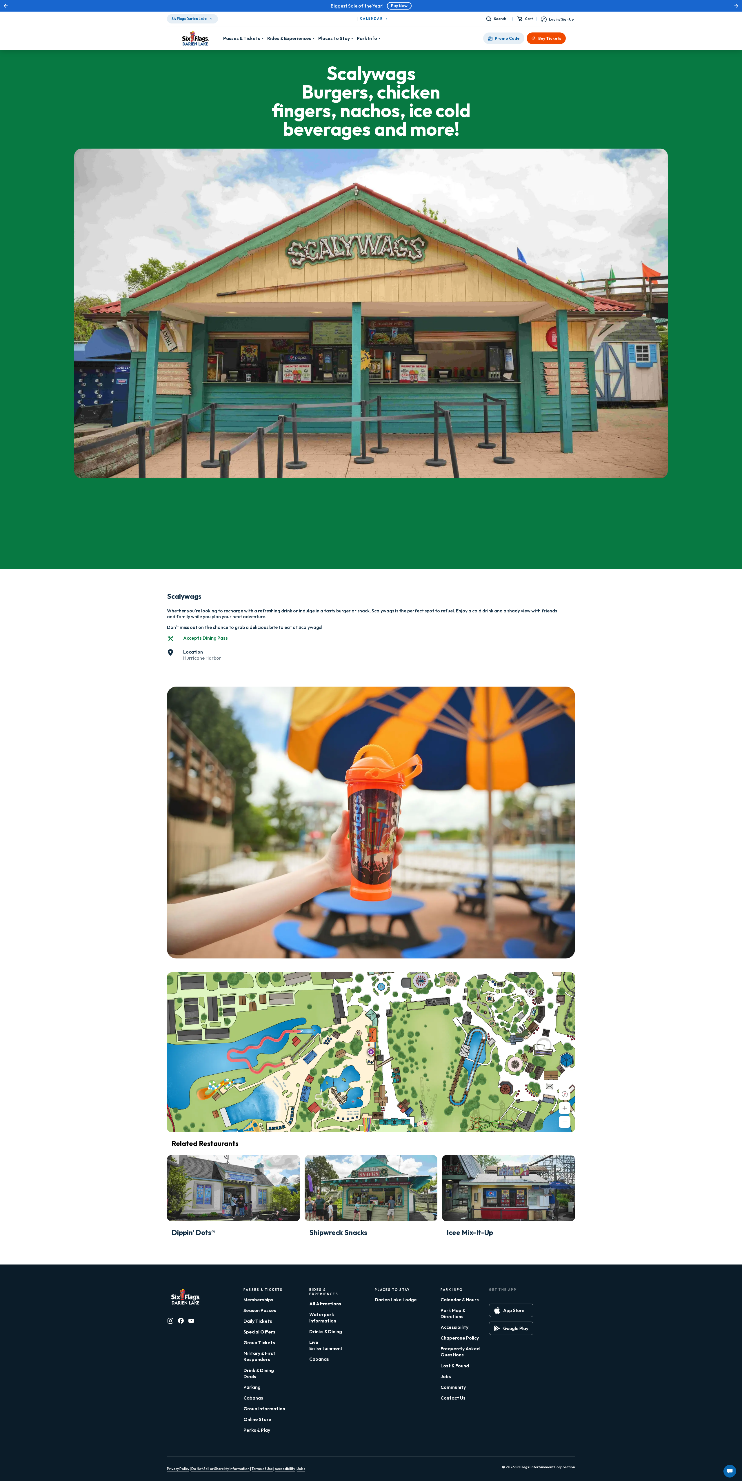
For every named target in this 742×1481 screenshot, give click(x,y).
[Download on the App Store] (511, 1310)
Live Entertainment (326, 1345)
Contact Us (453, 1398)
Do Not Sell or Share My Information (220, 1469)
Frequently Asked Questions (460, 1352)
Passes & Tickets (241, 38)
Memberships (258, 1299)
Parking (252, 1387)
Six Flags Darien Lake (189, 19)
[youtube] (191, 1320)
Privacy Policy (178, 1469)
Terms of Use (262, 1469)
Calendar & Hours (460, 1299)
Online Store (257, 1419)
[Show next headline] (736, 6)
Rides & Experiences (289, 38)
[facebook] (180, 1320)
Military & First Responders (259, 1356)
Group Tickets (259, 1342)
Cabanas (253, 1398)
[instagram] (170, 1320)
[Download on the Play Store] (511, 1328)
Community (453, 1387)
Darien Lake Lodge (396, 1299)
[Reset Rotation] (564, 1094)
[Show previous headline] (6, 6)
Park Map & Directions (453, 1313)
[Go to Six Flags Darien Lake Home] (195, 38)
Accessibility (454, 1327)
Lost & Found (455, 1366)
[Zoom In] (564, 1108)
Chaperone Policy (460, 1338)
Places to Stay (334, 38)
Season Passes (259, 1310)
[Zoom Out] (564, 1122)
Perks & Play (256, 1430)
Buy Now (399, 5)
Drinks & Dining (325, 1331)
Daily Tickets (257, 1321)
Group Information (264, 1408)
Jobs (446, 1376)
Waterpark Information (322, 1317)
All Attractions (325, 1304)
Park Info (367, 38)
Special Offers (259, 1332)
